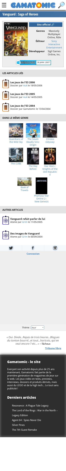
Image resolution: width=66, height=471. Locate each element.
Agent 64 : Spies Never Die (26, 420)
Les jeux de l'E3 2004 (22, 105)
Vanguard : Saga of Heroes (20, 14)
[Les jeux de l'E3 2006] (5, 83)
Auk (25, 85)
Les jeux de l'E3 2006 (22, 82)
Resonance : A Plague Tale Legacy (30, 405)
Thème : (26, 327)
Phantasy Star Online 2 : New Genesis (41, 198)
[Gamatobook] (33, 248)
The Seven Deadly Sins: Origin (33, 142)
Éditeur (40, 41)
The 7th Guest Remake (24, 429)
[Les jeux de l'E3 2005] (5, 95)
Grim (24, 221)
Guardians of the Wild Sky (16, 140)
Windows (28, 62)
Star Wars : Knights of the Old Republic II (50, 170)
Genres (40, 30)
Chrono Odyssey (49, 140)
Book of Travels (25, 189)
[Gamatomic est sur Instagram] (55, 248)
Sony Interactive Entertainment (54, 44)
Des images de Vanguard (25, 233)
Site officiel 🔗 (45, 24)
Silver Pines (18, 424)
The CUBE (16, 163)
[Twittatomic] (11, 248)
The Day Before (33, 167)
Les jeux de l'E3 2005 (22, 94)
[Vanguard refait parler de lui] (5, 220)
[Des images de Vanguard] (5, 234)
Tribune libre (53, 348)
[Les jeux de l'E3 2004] (5, 107)
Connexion (33, 253)
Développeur (37, 51)
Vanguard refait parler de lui (27, 218)
